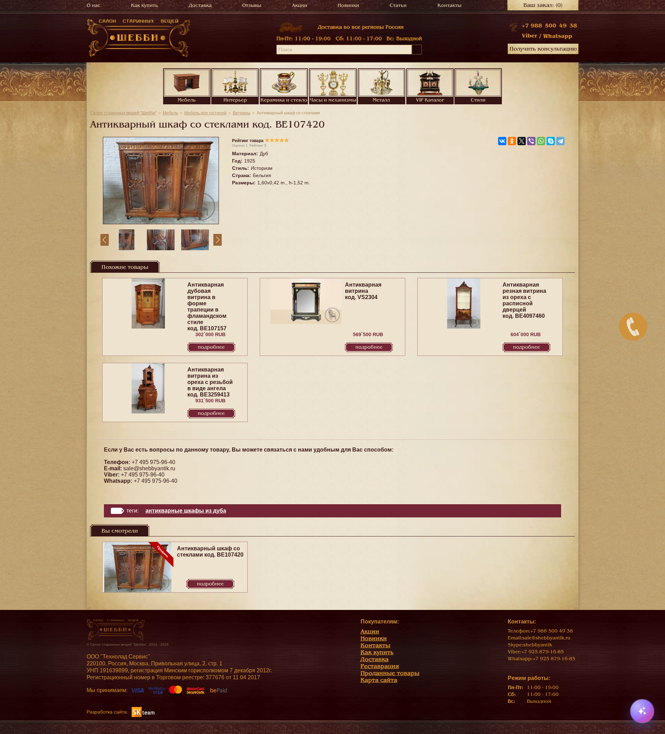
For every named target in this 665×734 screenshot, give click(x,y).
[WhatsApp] (541, 141)
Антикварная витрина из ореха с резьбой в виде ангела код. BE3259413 (210, 382)
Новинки (348, 5)
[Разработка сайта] (143, 712)
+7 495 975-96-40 (153, 462)
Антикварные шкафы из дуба (185, 511)
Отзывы (251, 5)
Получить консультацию (543, 49)
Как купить (144, 5)
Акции (299, 5)
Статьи (398, 5)
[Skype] (551, 141)
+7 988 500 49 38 (549, 26)
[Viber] (531, 141)
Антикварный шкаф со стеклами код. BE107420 (210, 551)
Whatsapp (557, 36)
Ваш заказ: (542, 5)
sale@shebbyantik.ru (149, 468)
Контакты (449, 5)
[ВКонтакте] (502, 141)
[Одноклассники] (512, 141)
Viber (529, 36)
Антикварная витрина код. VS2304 (363, 291)
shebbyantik (537, 644)
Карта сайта (379, 680)
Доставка (200, 5)
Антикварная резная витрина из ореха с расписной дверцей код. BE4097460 (524, 300)
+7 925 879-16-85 (542, 651)
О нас (93, 5)
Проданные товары (390, 673)
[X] (521, 141)
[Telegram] (560, 141)
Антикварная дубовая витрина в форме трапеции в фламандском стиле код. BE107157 (207, 306)
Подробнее (211, 347)
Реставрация (380, 666)
